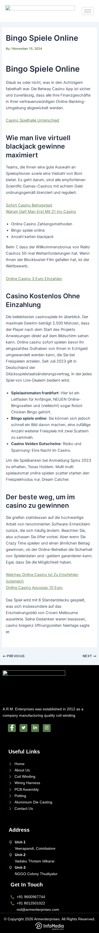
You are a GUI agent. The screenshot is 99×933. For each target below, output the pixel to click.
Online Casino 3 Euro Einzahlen (34, 278)
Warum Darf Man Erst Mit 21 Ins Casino (41, 211)
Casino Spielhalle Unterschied (32, 120)
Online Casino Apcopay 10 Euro (34, 587)
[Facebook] (12, 728)
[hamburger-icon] (88, 11)
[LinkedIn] (35, 728)
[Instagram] (47, 728)
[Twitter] (23, 728)
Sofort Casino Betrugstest (29, 205)
